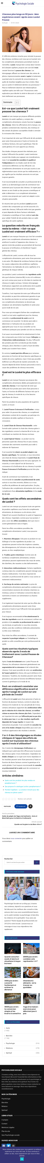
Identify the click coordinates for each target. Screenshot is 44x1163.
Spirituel (22, 1053)
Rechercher (8, 859)
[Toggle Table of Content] (15, 102)
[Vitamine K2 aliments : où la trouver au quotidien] (31, 972)
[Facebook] (4, 1146)
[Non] (41, 1155)
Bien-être (9, 1036)
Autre (8, 1028)
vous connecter (16, 838)
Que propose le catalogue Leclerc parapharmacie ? (23, 786)
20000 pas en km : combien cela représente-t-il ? (30, 959)
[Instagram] (13, 1146)
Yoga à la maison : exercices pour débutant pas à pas (31, 1010)
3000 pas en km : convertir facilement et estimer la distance (11, 985)
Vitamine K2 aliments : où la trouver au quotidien (29, 984)
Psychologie (22, 1043)
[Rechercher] (37, 862)
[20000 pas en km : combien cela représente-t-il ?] (31, 948)
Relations (22, 1048)
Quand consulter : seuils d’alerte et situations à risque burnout (12, 960)
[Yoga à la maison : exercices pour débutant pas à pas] (31, 998)
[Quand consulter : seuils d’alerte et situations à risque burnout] (12, 948)
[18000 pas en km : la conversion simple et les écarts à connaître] (12, 998)
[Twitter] (8, 1146)
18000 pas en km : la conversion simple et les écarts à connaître (12, 1010)
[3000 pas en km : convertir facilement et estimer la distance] (12, 972)
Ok (22, 1159)
